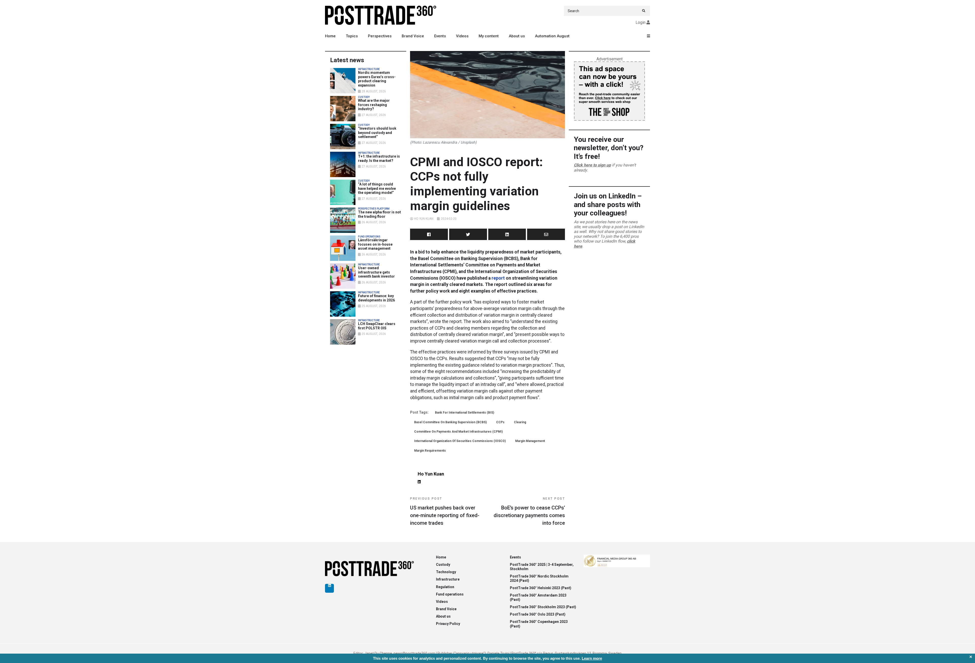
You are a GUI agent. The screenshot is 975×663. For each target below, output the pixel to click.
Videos (462, 36)
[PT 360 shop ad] (609, 90)
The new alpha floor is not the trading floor (379, 214)
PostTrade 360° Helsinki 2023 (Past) (540, 588)
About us (517, 36)
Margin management (530, 441)
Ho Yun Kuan (423, 218)
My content (489, 36)
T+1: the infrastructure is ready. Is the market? (379, 158)
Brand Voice (413, 36)
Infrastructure (448, 579)
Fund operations (450, 594)
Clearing (520, 422)
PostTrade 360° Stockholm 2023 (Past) (543, 607)
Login (640, 22)
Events (440, 36)
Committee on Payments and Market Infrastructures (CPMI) (458, 431)
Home (330, 36)
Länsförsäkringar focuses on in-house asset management (375, 244)
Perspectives (380, 36)
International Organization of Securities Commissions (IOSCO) (460, 441)
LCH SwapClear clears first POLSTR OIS (376, 326)
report (498, 278)
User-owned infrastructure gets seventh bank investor (376, 272)
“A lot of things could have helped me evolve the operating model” (377, 188)
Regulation (445, 587)
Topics (352, 36)
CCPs (500, 422)
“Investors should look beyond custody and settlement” (377, 132)
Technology (446, 572)
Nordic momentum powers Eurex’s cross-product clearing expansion (377, 79)
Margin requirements (430, 450)
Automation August (552, 36)
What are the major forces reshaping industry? (374, 104)
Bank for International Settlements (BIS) (464, 412)
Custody (443, 565)
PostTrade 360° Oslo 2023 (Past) (537, 614)
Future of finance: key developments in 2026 (376, 298)
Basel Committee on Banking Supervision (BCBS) (450, 422)
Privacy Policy (448, 624)
